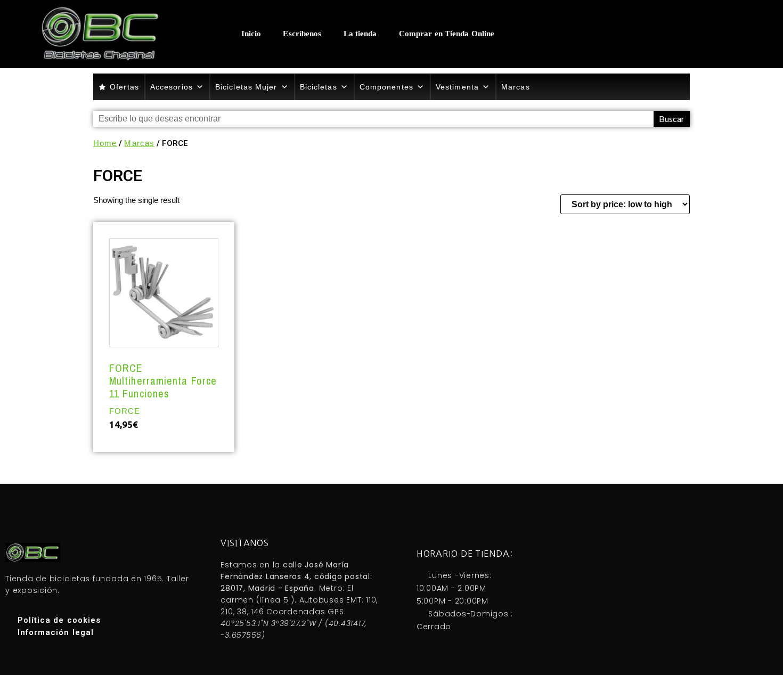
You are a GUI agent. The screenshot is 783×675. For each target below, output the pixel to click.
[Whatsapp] (633, 33)
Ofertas (124, 87)
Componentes (386, 87)
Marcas (515, 87)
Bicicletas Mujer (246, 87)
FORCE (125, 411)
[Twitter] (676, 33)
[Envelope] (697, 33)
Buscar (671, 118)
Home (105, 143)
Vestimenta (457, 87)
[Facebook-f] (654, 33)
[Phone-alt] (612, 33)
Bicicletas (318, 87)
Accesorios (171, 87)
